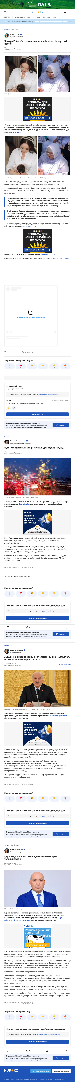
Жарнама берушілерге (61, 1071)
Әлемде (6, 645)
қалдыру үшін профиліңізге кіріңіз (49, 394)
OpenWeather (24, 504)
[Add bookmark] (66, 627)
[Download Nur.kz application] (37, 4)
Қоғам (6, 436)
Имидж (54, 17)
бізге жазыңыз (27, 352)
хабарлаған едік (29, 226)
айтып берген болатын (60, 258)
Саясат (6, 845)
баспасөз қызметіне (58, 716)
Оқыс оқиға (46, 17)
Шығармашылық (20, 17)
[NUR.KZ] (37, 12)
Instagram (62, 425)
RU (65, 12)
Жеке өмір (30, 17)
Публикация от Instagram (31, 343)
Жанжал (38, 17)
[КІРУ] (70, 12)
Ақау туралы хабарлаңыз (40, 1071)
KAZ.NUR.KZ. (16, 132)
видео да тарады (48, 254)
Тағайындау (15, 845)
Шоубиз (7, 17)
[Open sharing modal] (47, 627)
